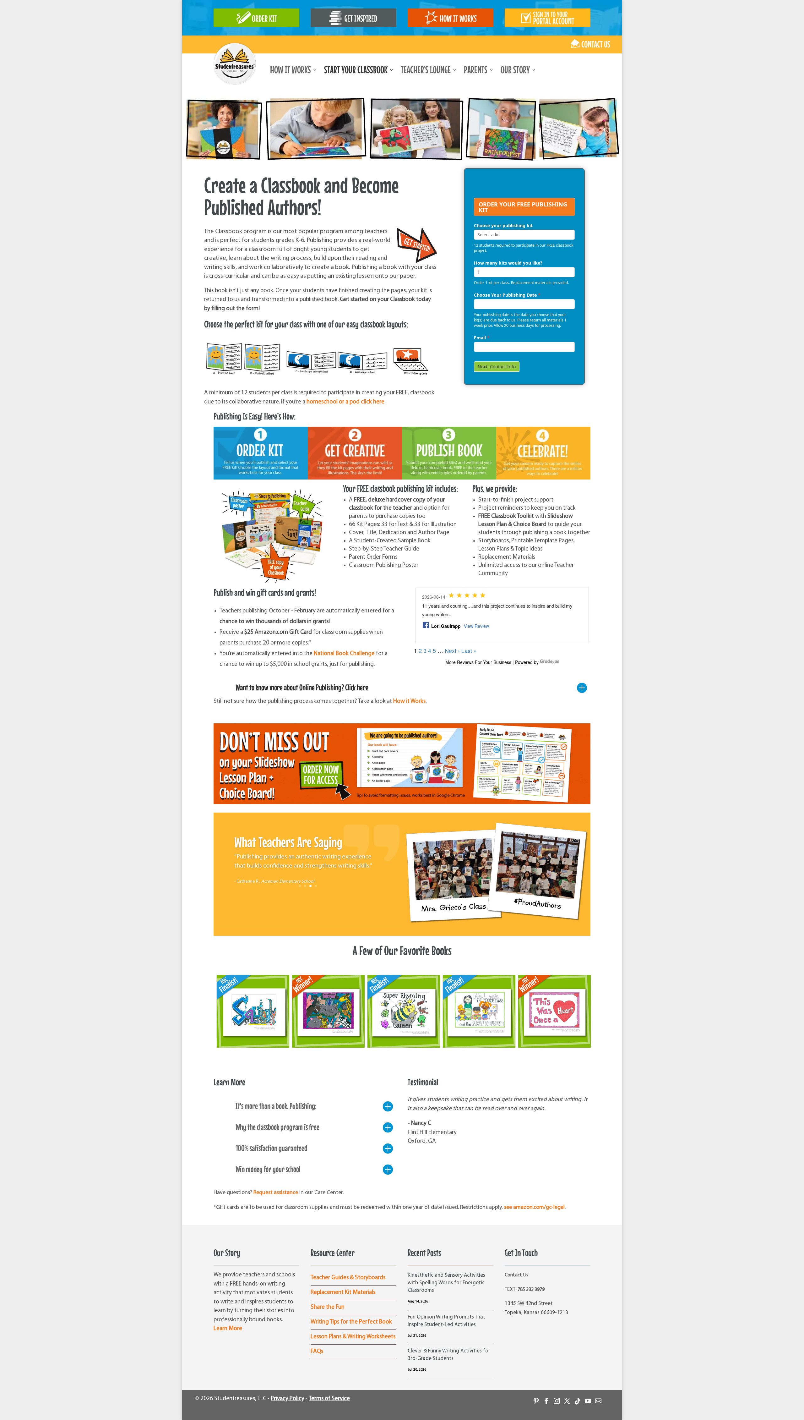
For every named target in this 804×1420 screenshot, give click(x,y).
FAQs (317, 1352)
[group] (524, 184)
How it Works (409, 702)
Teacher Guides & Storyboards (348, 1278)
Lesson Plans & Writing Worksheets (353, 1337)
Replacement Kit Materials (343, 1293)
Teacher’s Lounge (426, 71)
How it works (290, 71)
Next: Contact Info (497, 367)
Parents (475, 71)
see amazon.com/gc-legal (534, 1207)
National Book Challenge (344, 654)
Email (482, 338)
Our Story (515, 71)
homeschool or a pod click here (345, 402)
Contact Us (516, 1275)
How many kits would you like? (508, 263)
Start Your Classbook (356, 71)
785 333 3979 (531, 1289)
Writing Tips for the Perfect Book (351, 1322)
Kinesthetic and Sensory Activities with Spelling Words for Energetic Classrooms (446, 1283)
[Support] (596, 1398)
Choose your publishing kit (503, 225)
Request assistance (275, 1193)
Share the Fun (328, 1307)
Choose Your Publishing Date (507, 295)
